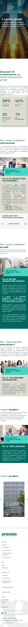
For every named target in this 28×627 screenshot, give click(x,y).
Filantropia (5, 568)
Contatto (5, 607)
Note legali (4, 618)
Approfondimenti (7, 587)
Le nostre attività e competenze (7, 554)
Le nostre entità (6, 557)
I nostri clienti (5, 578)
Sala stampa (5, 599)
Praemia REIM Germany (17, 620)
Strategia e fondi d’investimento (6, 581)
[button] (4, 223)
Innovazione (6, 592)
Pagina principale (5, 12)
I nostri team (5, 547)
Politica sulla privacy (12, 618)
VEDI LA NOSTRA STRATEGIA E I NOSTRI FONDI (13, 171)
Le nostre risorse (6, 550)
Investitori (13, 12)
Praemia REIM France (6, 620)
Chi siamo (4, 544)
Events (4, 602)
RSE (3, 565)
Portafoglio (5, 575)
